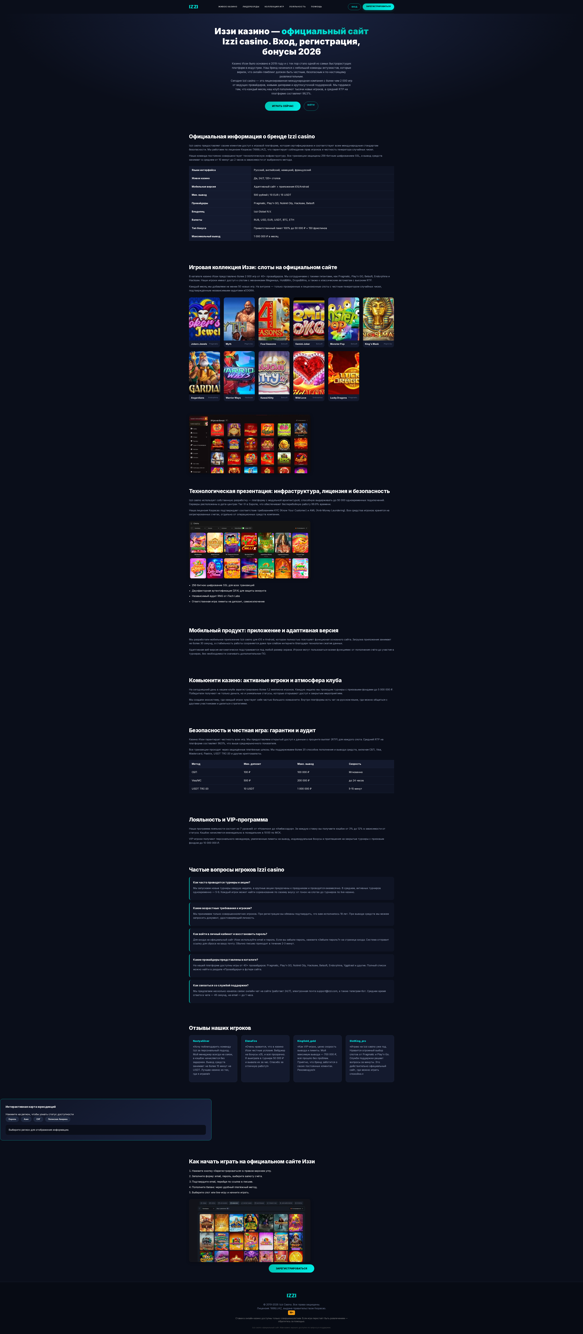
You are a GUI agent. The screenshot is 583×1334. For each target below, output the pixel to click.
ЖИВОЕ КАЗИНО (227, 6)
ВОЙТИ (311, 105)
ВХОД (354, 7)
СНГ (38, 1119)
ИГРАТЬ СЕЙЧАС (282, 106)
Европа (12, 1119)
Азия (26, 1119)
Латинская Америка (57, 1119)
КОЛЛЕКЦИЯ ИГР (274, 6)
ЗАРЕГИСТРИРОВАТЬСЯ (378, 6)
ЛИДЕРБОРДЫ (251, 6)
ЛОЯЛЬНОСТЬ (297, 6)
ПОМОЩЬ (316, 6)
